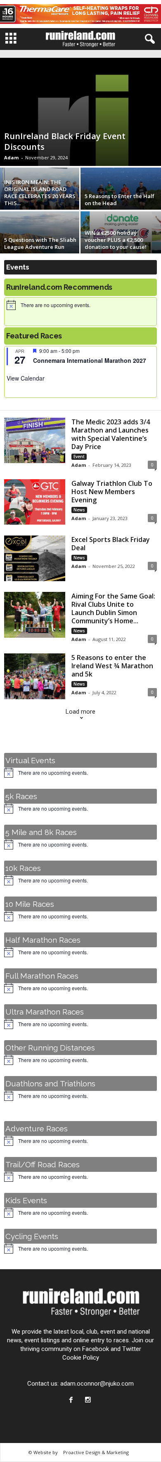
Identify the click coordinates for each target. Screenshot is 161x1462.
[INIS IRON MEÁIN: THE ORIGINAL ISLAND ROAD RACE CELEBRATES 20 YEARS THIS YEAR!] (40, 198)
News (79, 510)
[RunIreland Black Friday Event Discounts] (80, 112)
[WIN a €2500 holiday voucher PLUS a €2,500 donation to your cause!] (120, 241)
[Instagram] (89, 1400)
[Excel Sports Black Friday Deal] (34, 558)
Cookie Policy (80, 1357)
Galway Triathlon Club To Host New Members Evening (111, 491)
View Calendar (26, 378)
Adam (11, 157)
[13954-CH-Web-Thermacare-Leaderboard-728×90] (80, 14)
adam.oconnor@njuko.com (97, 1383)
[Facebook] (72, 1400)
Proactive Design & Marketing (96, 1452)
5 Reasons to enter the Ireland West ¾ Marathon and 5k (112, 666)
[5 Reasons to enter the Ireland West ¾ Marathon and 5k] (34, 676)
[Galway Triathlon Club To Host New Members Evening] (34, 502)
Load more (80, 711)
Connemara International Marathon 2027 (89, 360)
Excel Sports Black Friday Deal (110, 543)
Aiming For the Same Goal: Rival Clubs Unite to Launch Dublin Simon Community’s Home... (113, 608)
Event (79, 456)
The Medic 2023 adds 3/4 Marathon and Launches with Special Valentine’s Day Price (110, 434)
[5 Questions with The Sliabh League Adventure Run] (40, 241)
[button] (148, 39)
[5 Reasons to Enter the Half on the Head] (120, 198)
